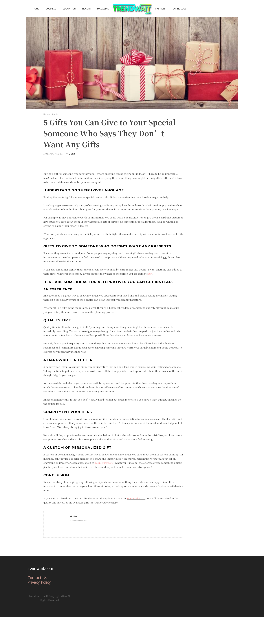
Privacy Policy (39, 582)
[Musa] (57, 524)
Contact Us (37, 577)
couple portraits (104, 462)
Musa (71, 154)
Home (46, 114)
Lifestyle (54, 114)
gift (150, 273)
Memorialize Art (136, 498)
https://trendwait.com (78, 520)
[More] (142, 161)
